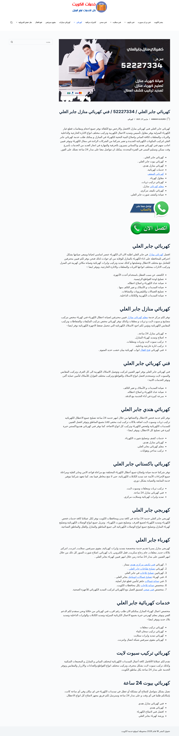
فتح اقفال (38, 22)
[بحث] (11, 22)
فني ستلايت (117, 22)
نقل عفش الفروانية (25, 22)
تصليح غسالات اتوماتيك (140, 576)
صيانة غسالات (152, 581)
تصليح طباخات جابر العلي (142, 568)
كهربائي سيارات (64, 22)
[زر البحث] (12, 42)
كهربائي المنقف (156, 173)
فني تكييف (130, 22)
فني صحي (103, 22)
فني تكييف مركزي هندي (142, 564)
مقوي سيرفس (51, 22)
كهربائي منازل (156, 254)
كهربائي (79, 22)
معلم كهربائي (157, 186)
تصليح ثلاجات (147, 572)
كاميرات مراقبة (90, 22)
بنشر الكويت (158, 22)
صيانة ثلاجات (147, 585)
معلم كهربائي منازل (137, 317)
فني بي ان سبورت (144, 22)
